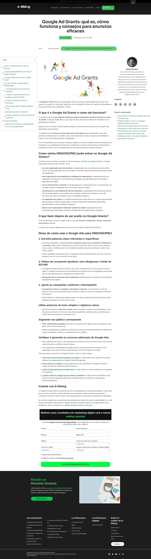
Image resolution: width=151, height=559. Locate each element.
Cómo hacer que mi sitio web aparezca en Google (60, 358)
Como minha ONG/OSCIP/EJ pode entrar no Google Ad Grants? (18, 73)
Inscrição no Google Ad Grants (91, 161)
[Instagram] (119, 554)
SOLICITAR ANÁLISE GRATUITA (75, 464)
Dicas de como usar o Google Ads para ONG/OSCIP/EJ (16, 84)
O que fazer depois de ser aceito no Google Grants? (17, 79)
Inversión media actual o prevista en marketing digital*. (93, 447)
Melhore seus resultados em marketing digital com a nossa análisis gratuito (20, 125)
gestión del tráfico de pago (74, 403)
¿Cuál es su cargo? (47, 447)
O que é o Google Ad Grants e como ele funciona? (16, 67)
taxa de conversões (104, 297)
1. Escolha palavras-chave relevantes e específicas (18, 90)
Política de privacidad (66, 458)
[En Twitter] (112, 554)
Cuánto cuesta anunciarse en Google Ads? (58, 369)
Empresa (43, 435)
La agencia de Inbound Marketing (58, 488)
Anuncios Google (65, 37)
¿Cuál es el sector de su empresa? (87, 441)
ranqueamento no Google (61, 360)
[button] (94, 1)
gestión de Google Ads (93, 403)
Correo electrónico (81, 428)
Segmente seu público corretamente (17, 112)
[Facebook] (109, 554)
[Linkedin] (122, 554)
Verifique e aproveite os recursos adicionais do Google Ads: (20, 116)
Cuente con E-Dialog (10, 121)
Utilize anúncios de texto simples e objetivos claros (19, 107)
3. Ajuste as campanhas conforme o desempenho (17, 102)
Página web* (80, 435)
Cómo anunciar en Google (52, 364)
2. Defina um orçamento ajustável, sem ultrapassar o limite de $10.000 (18, 96)
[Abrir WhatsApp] (146, 554)
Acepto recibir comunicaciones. (52, 454)
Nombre (43, 428)
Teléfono (43, 441)
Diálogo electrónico (71, 405)
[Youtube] (116, 554)
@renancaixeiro (140, 92)
